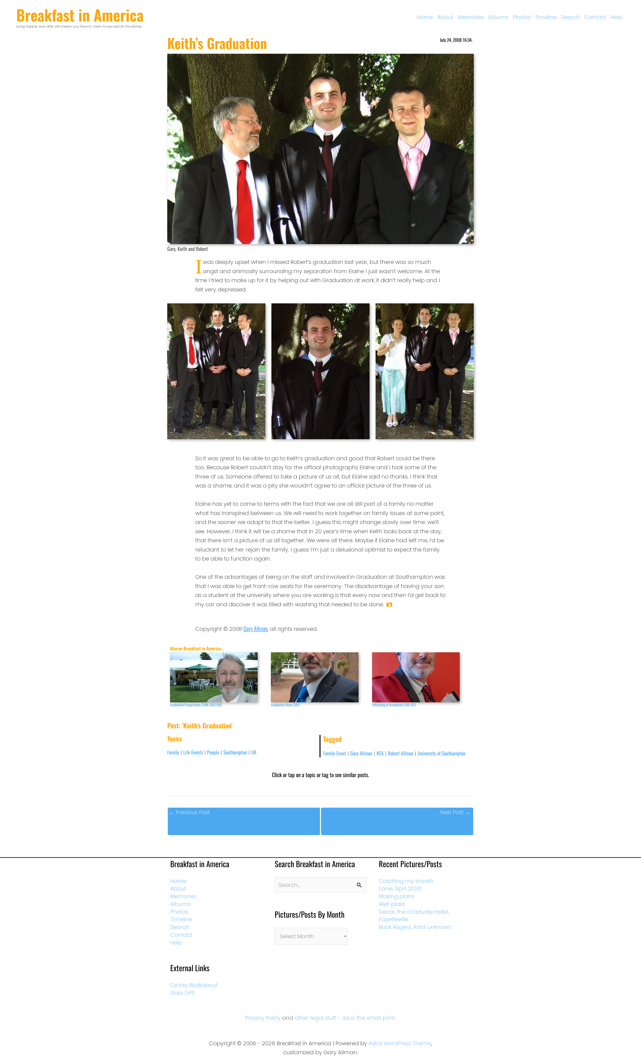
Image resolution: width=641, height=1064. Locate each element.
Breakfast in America (79, 15)
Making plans (396, 896)
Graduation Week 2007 (285, 704)
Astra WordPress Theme (400, 1043)
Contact (595, 17)
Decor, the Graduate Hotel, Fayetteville (414, 915)
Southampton (235, 752)
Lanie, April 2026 (400, 888)
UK (253, 752)
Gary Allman (255, 628)
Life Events (193, 752)
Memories (471, 17)
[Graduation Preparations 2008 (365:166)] (218, 677)
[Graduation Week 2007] (319, 677)
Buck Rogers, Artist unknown (415, 927)
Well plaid (392, 904)
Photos (522, 17)
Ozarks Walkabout (194, 985)
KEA (380, 753)
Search (570, 17)
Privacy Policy (263, 1018)
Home (425, 17)
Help (616, 17)
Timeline (546, 17)
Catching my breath (406, 881)
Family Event (334, 753)
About (445, 17)
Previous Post (189, 812)
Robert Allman (400, 753)
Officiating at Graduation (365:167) (394, 704)
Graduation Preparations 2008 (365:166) (196, 704)
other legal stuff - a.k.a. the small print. (345, 1018)
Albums (498, 17)
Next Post (455, 812)
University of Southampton (441, 753)
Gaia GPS (182, 993)
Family (173, 752)
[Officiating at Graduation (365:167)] (420, 677)
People (213, 752)
